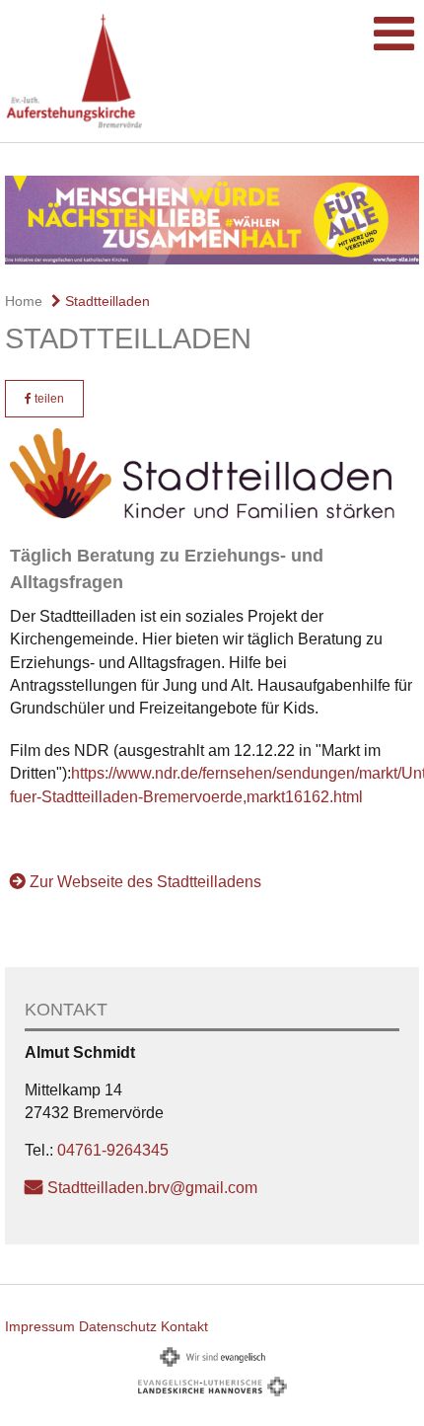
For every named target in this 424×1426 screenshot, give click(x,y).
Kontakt (184, 1326)
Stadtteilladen (105, 301)
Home (23, 301)
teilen (48, 399)
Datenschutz (118, 1326)
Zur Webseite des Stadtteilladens (145, 881)
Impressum (40, 1326)
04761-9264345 (113, 1150)
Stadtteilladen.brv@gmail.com (152, 1187)
